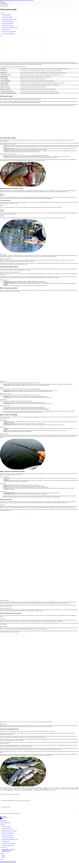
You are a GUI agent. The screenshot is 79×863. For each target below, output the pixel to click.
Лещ (12, 0)
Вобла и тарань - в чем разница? (8, 849)
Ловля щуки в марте (6, 14)
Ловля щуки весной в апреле (8, 21)
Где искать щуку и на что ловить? (9, 31)
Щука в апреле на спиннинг (7, 25)
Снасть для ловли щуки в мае (8, 33)
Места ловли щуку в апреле (7, 23)
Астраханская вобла (4, 3)
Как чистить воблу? (6, 851)
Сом (23, 0)
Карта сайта (2, 862)
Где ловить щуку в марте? (7, 16)
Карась (4, 0)
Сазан (21, 0)
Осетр (14, 0)
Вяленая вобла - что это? (7, 850)
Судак (30, 0)
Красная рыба (8, 0)
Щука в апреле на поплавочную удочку (10, 27)
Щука (32, 0)
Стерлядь (26, 0)
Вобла (1, 0)
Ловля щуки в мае (5, 29)
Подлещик (18, 0)
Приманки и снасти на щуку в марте (9, 830)
